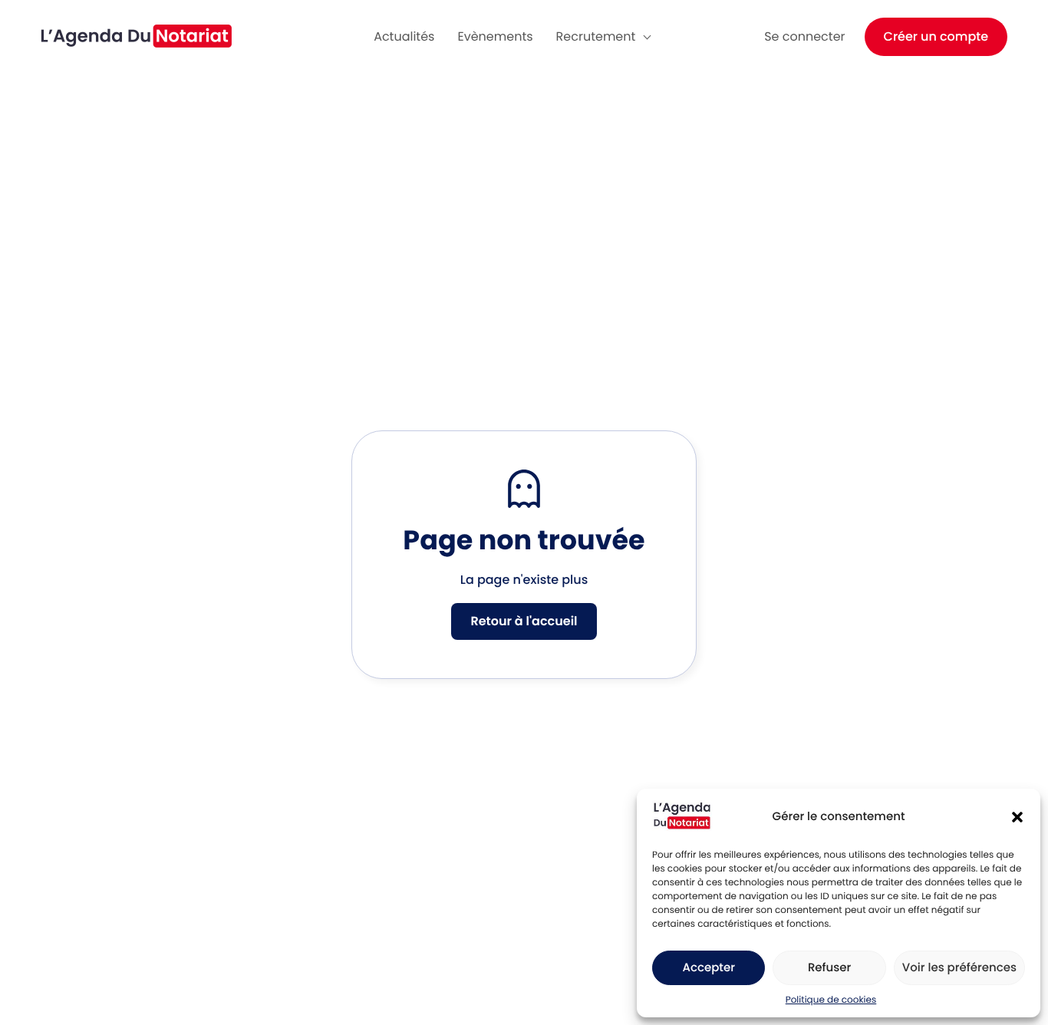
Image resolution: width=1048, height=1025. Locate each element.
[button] (1017, 817)
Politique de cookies (831, 1000)
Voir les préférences (959, 968)
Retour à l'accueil (523, 621)
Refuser (829, 968)
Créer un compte (936, 36)
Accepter (708, 968)
